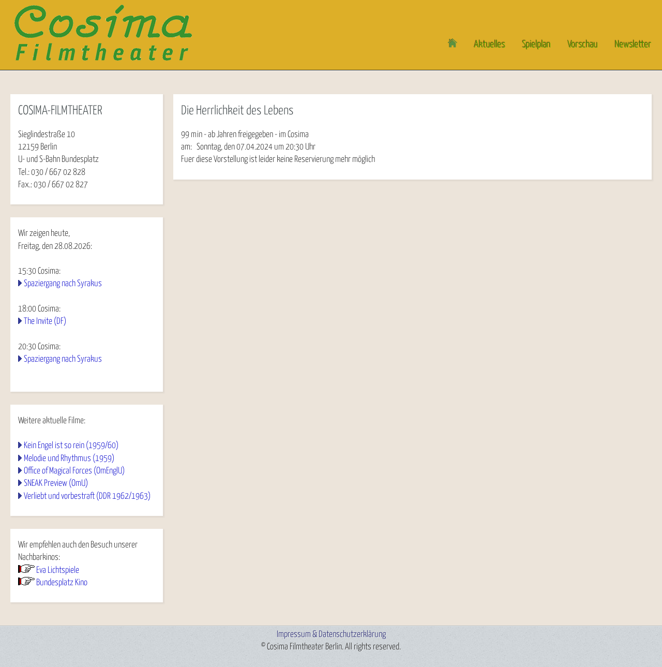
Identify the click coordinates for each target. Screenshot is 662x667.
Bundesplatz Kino (61, 583)
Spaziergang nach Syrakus (63, 283)
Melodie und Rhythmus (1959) (69, 458)
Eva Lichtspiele (57, 570)
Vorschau (583, 45)
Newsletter (633, 45)
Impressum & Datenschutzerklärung (331, 634)
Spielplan (536, 45)
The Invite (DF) (45, 321)
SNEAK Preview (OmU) (56, 483)
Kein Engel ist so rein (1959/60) (71, 445)
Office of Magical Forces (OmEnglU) (74, 471)
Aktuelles (489, 45)
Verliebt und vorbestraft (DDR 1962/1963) (87, 496)
